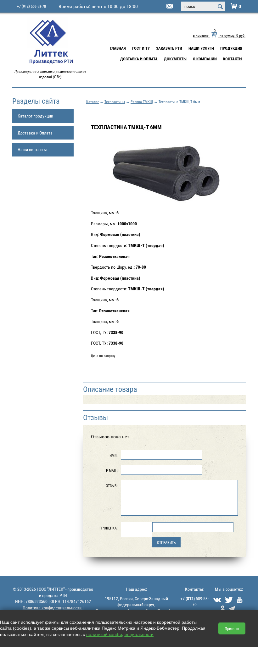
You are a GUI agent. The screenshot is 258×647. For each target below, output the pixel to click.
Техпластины (114, 101)
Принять (232, 628)
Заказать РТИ (169, 48)
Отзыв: (112, 485)
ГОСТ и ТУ (141, 48)
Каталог (92, 101)
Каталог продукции (35, 116)
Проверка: (108, 527)
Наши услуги (201, 48)
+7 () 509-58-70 (194, 601)
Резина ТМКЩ (142, 101)
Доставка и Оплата (139, 59)
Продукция (231, 48)
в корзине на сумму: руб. (219, 35)
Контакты (232, 59)
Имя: (113, 455)
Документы (175, 59)
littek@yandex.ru (162, 6)
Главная (118, 48)
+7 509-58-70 (31, 6)
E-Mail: (112, 470)
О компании (205, 59)
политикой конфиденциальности (120, 634)
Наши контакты (32, 149)
